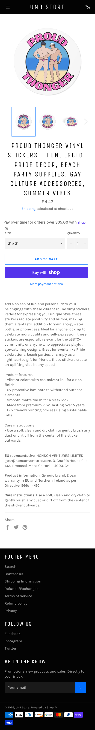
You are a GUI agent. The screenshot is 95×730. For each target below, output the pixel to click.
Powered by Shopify (43, 707)
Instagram (13, 641)
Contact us (14, 574)
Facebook (13, 633)
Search (10, 566)
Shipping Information (23, 581)
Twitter (10, 648)
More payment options (46, 284)
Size (8, 233)
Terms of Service (18, 596)
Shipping (28, 209)
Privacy (11, 610)
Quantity (73, 233)
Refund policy (16, 603)
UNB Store (47, 7)
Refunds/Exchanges (21, 588)
